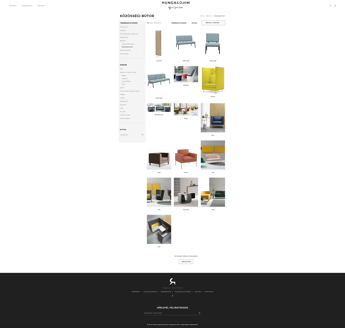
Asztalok (123, 30)
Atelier (213, 96)
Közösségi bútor (127, 47)
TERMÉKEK (136, 292)
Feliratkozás (198, 313)
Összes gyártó (125, 118)
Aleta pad (186, 61)
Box (213, 135)
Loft (159, 247)
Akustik (159, 61)
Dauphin (125, 78)
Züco (123, 84)
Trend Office (126, 81)
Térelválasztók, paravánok (129, 34)
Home (202, 16)
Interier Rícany (125, 115)
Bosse (124, 75)
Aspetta (186, 85)
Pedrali (122, 94)
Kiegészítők (124, 37)
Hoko (122, 108)
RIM (121, 69)
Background (159, 115)
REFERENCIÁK (166, 292)
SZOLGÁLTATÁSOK (150, 292)
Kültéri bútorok (125, 50)
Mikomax (123, 105)
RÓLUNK (198, 292)
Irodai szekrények (128, 44)
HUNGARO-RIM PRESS (183, 292)
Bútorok (209, 16)
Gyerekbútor (124, 54)
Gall (213, 172)
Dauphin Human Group (128, 72)
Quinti (122, 87)
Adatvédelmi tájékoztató (189, 324)
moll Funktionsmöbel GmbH (130, 91)
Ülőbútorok (124, 27)
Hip (159, 209)
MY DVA (122, 111)
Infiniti (122, 98)
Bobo (186, 118)
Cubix (186, 172)
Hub (212, 209)
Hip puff (186, 209)
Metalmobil (124, 101)
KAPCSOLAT (209, 292)
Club (159, 172)
